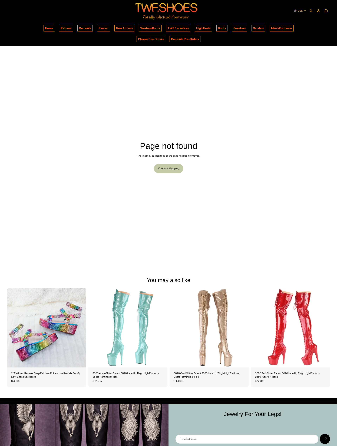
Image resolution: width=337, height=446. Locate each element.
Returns (66, 28)
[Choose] (81, 362)
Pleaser (103, 28)
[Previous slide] (12, 328)
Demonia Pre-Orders (185, 39)
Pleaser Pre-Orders (151, 39)
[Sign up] (325, 439)
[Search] (311, 11)
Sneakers (239, 28)
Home (49, 28)
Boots (222, 28)
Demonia (85, 28)
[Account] (318, 11)
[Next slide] (81, 328)
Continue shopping (168, 168)
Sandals (258, 28)
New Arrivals (124, 28)
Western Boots (150, 28)
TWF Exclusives (178, 28)
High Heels (203, 28)
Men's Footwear (281, 28)
